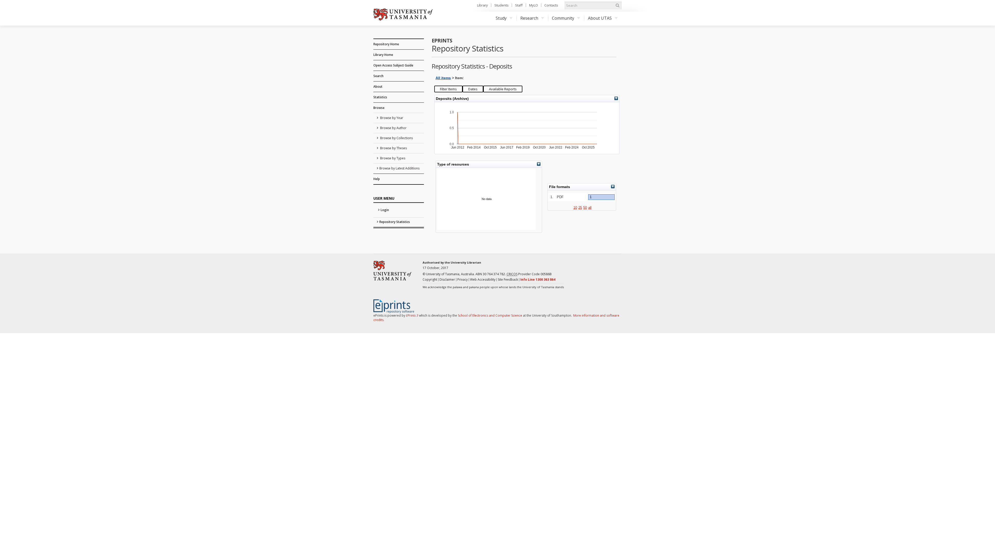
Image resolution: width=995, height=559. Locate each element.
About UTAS (600, 18)
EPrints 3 (412, 315)
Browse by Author (393, 128)
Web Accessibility (482, 279)
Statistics (380, 97)
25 (580, 208)
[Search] (617, 5)
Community (563, 18)
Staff (519, 5)
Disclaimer (447, 279)
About (377, 86)
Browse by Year (391, 118)
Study (501, 18)
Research (529, 18)
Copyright (430, 279)
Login (385, 210)
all (590, 208)
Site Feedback (508, 279)
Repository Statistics (394, 222)
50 (585, 208)
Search (378, 76)
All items (443, 78)
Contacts (551, 5)
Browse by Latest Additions (399, 168)
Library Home (383, 55)
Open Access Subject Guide (393, 65)
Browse (379, 108)
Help (376, 179)
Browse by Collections (396, 138)
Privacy (462, 279)
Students (501, 5)
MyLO (533, 5)
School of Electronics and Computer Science (490, 315)
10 (575, 208)
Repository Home (386, 44)
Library (482, 5)
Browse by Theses (393, 148)
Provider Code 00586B (529, 274)
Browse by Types (392, 158)
